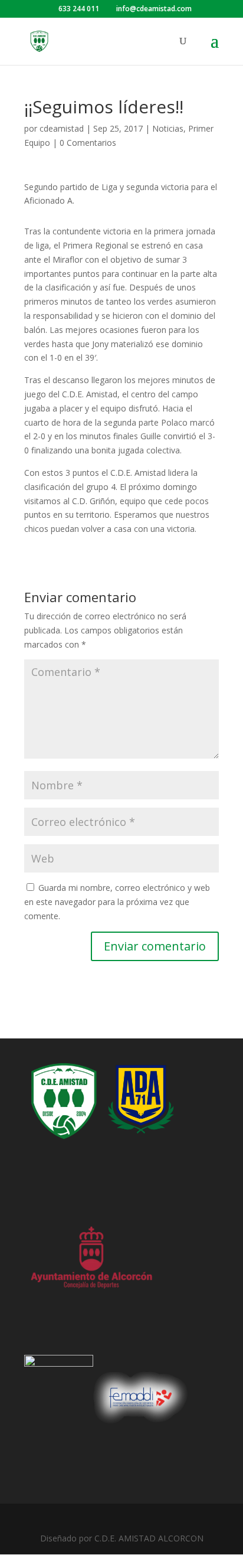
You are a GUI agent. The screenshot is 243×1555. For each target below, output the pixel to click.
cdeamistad (62, 128)
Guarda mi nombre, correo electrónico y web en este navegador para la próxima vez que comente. (117, 902)
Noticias (167, 128)
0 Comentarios (88, 142)
